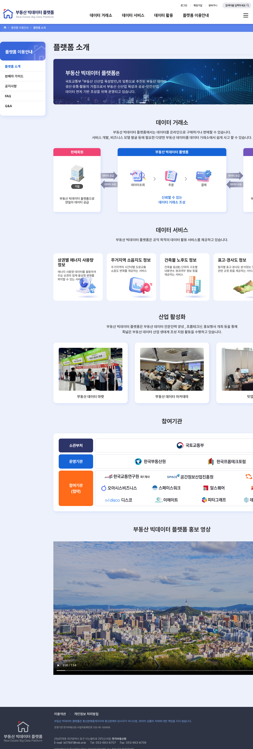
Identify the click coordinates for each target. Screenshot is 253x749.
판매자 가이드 (14, 76)
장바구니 (213, 5)
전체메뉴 (245, 15)
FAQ (8, 96)
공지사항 (11, 86)
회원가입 (198, 5)
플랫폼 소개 (13, 66)
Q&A (8, 106)
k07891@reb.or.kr (75, 742)
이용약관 (60, 714)
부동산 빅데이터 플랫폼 (28, 13)
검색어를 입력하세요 (235, 5)
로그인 (184, 5)
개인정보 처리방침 (86, 714)
